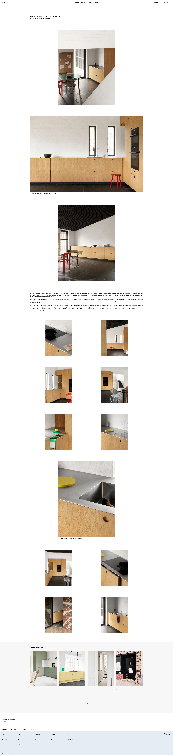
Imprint (12, 753)
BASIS (33, 193)
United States (14, 729)
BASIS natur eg (42, 193)
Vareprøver (4, 741)
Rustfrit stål (54, 193)
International (4, 729)
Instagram (53, 734)
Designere (4, 734)
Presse (19, 739)
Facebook (53, 741)
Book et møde (37, 734)
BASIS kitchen (60, 301)
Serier (3, 737)
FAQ (35, 739)
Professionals (70, 739)
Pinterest (53, 737)
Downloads (20, 741)
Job (19, 744)
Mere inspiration (86, 704)
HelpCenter (36, 741)
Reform (3, 2)
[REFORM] (167, 734)
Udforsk (3, 6)
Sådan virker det (37, 737)
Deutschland (23, 729)
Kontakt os (69, 734)
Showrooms (69, 737)
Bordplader (4, 739)
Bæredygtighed (21, 737)
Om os (19, 734)
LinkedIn (52, 739)
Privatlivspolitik (5, 753)
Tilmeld (31, 721)
